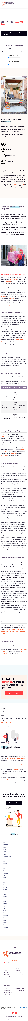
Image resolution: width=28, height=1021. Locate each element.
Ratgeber (8, 1019)
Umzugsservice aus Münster (17, 765)
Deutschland (13, 279)
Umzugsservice (7, 986)
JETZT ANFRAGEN (14, 803)
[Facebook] (13, 1013)
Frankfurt (21, 339)
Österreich (23, 649)
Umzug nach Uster (16, 632)
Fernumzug (6, 305)
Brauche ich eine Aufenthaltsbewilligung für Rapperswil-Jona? (14, 602)
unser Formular (8, 780)
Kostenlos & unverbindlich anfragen (11, 33)
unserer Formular (19, 184)
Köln (17, 339)
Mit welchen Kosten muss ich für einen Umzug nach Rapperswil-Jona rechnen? (14, 562)
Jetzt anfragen (14, 693)
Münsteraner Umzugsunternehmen (7, 274)
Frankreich (4, 651)
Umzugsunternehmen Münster (10, 1016)
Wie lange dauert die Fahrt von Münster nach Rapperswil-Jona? (13, 578)
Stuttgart (4, 342)
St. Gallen (8, 281)
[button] (25, 3)
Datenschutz (19, 1019)
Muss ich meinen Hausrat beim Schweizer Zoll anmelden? (13, 588)
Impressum (14, 1019)
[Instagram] (16, 1013)
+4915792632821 (6, 722)
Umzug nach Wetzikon (12, 629)
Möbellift (13, 453)
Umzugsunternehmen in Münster (16, 758)
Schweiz (16, 274)
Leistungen (16, 769)
